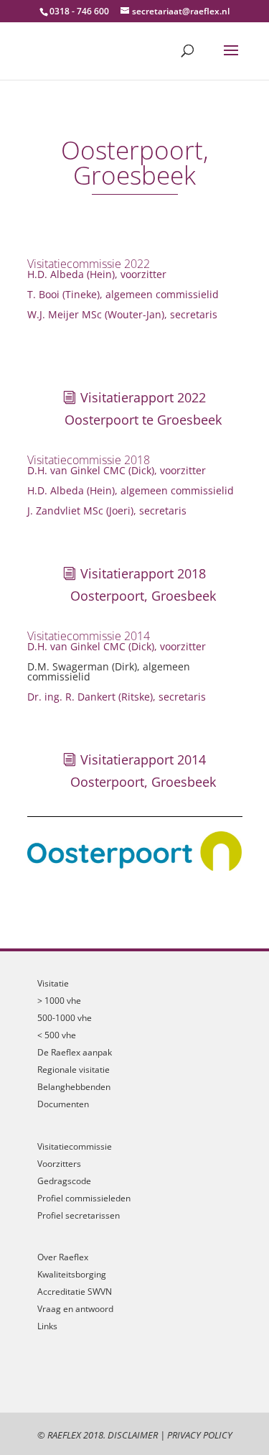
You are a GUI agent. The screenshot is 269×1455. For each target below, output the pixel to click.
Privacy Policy (199, 1434)
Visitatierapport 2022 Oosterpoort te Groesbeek (143, 408)
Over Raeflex (62, 1257)
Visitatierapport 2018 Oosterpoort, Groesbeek (143, 584)
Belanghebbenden (73, 1087)
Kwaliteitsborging (71, 1274)
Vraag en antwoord (75, 1309)
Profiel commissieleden (84, 1198)
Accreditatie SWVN (74, 1291)
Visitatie (53, 983)
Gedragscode (64, 1181)
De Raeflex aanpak (74, 1052)
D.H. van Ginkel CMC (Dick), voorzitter (116, 470)
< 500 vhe (56, 1035)
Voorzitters (59, 1164)
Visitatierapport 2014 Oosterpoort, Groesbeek (143, 770)
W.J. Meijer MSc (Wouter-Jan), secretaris (122, 314)
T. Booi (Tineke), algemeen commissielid (123, 294)
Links (47, 1326)
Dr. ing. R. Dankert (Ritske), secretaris (116, 696)
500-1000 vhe (64, 1018)
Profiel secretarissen (78, 1215)
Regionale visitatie (73, 1069)
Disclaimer (133, 1434)
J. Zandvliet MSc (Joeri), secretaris (107, 510)
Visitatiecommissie (74, 1146)
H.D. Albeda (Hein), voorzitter (96, 274)
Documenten (63, 1104)
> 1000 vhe (59, 1000)
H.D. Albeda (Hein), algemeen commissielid (130, 490)
